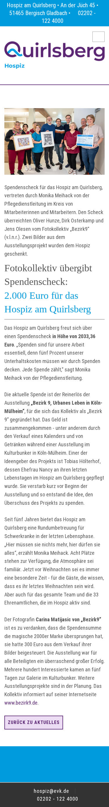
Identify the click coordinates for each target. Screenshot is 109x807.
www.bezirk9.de (20, 703)
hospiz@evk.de (50, 791)
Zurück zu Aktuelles (34, 722)
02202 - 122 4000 (56, 799)
